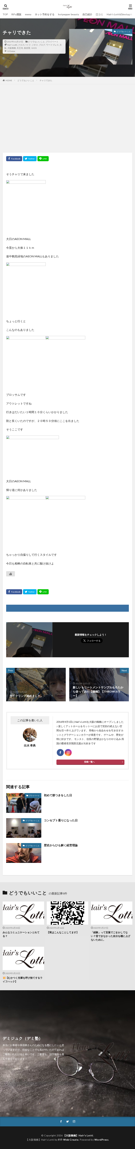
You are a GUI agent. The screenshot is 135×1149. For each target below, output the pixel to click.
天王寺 (20, 48)
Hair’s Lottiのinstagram (120, 14)
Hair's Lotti (12, 45)
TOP (5, 14)
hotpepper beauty (68, 14)
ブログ (42, 45)
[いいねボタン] (10, 573)
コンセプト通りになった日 (61, 820)
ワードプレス (52, 45)
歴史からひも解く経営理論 (61, 845)
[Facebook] (14, 158)
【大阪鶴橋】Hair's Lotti (78, 1135)
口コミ (99, 14)
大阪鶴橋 (11, 48)
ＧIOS (34, 48)
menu (28, 14)
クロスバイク (24, 45)
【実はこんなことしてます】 (63, 932)
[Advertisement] (67, 119)
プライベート (52, 41)
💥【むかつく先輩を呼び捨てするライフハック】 (23, 979)
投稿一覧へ (89, 761)
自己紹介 (87, 14)
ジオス (35, 45)
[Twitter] (30, 158)
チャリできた (46, 80)
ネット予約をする (44, 14)
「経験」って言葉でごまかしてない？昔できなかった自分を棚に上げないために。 (110, 936)
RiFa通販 (16, 14)
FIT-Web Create (68, 1139)
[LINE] (43, 158)
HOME (9, 80)
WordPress (101, 1139)
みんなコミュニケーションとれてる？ (21, 934)
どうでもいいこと (36, 41)
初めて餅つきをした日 (58, 795)
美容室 (27, 48)
